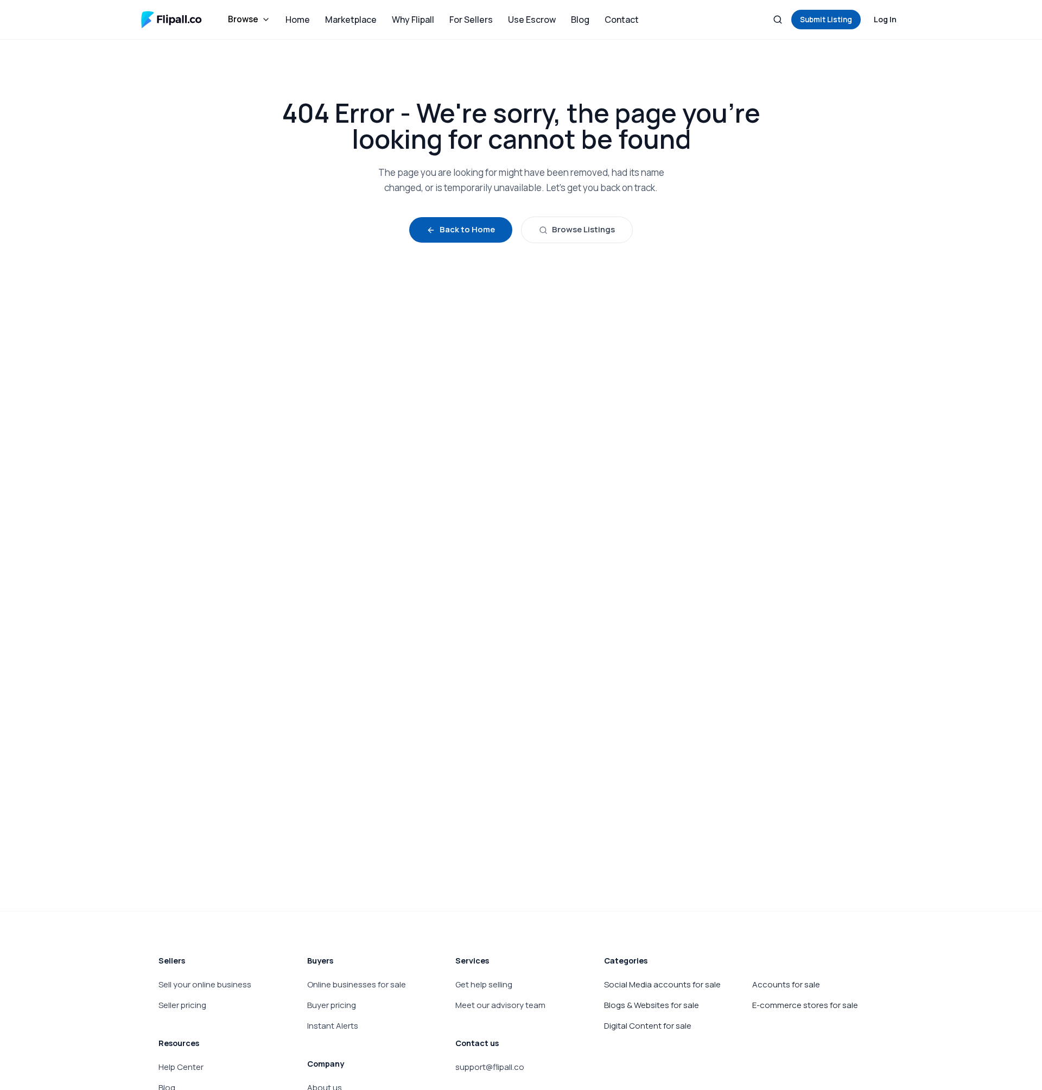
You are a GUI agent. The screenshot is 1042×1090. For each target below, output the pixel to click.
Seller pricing (182, 1005)
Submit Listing (826, 19)
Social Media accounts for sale (662, 984)
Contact (622, 20)
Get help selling (483, 984)
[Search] (777, 19)
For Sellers (471, 20)
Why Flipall (413, 20)
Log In (885, 19)
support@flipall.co (489, 1067)
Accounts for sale (786, 984)
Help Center (181, 1067)
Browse (243, 19)
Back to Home (467, 229)
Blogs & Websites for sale (651, 1005)
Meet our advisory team (500, 1005)
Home (297, 20)
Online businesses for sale (356, 984)
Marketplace (351, 20)
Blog (580, 20)
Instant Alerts (332, 1025)
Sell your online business (204, 984)
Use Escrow (532, 20)
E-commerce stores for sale (805, 1005)
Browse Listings (583, 229)
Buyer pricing (331, 1005)
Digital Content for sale (647, 1025)
